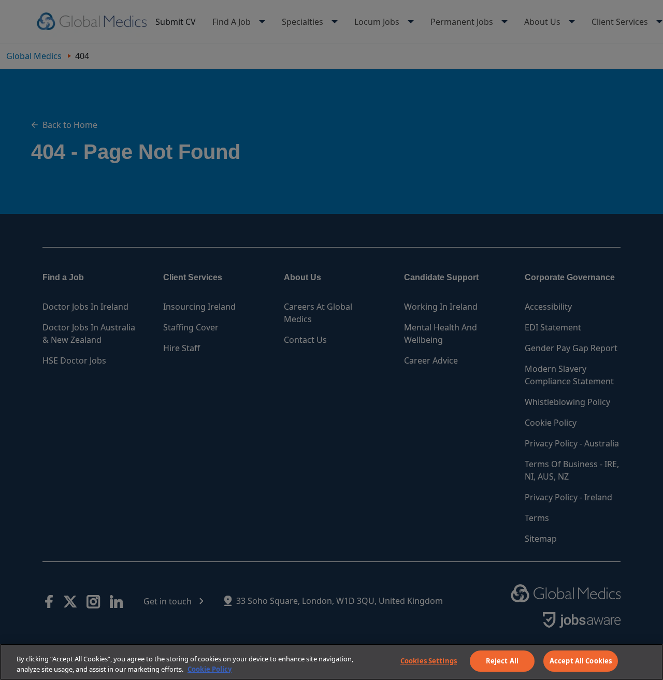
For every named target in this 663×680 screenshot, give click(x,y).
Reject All (502, 660)
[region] (331, 662)
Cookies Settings (428, 660)
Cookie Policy (210, 669)
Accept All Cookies (581, 660)
